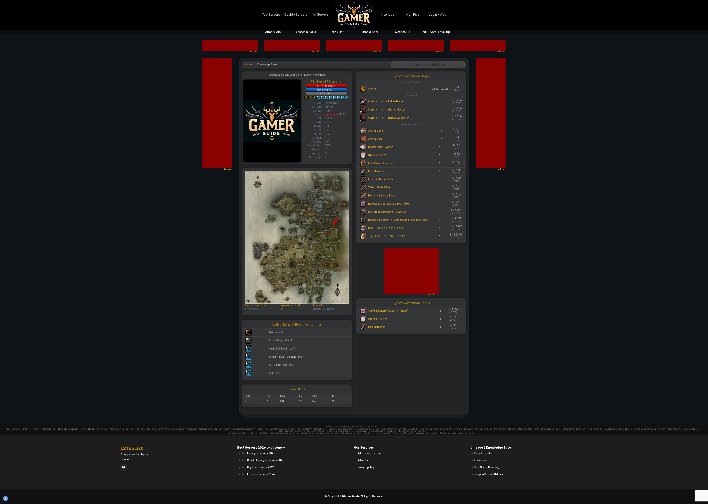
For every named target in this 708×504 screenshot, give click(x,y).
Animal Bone (375, 130)
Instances (480, 460)
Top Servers (271, 15)
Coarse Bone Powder (380, 147)
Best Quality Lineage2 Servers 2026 (262, 460)
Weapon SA (402, 32)
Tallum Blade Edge (379, 187)
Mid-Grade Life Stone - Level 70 (387, 211)
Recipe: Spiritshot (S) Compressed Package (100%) (398, 220)
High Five (412, 15)
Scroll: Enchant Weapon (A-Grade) (388, 310)
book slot (253, 52)
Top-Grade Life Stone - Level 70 (387, 236)
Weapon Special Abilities (488, 474)
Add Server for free (369, 453)
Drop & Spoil (370, 32)
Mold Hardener (376, 171)
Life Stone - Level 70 (380, 163)
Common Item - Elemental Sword (389, 117)
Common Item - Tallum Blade (386, 101)
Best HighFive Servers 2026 (257, 467)
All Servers (321, 15)
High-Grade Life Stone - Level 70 (387, 228)
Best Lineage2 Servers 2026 (258, 453)
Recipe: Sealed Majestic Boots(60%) (389, 203)
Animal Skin (375, 139)
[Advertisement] (230, 45)
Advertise (363, 460)
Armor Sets (273, 32)
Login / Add (437, 15)
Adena (372, 88)
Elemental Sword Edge (381, 195)
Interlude (387, 15)
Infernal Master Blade (380, 179)
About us (129, 459)
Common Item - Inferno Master (387, 109)
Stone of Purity (377, 155)
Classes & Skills (305, 32)
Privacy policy (366, 467)
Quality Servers (295, 15)
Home (248, 64)
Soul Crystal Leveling (435, 32)
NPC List (338, 32)
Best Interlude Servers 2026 (258, 474)
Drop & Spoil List (484, 453)
